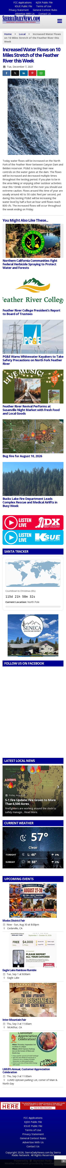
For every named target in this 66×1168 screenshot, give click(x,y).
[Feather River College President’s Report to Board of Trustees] (33, 291)
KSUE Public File (23, 6)
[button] (59, 21)
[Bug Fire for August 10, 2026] (33, 436)
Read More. (31, 812)
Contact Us (45, 13)
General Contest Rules (45, 10)
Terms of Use (43, 6)
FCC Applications (22, 2)
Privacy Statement (19, 10)
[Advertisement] (33, 635)
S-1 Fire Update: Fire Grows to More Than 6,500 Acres (30, 802)
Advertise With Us (25, 13)
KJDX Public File (44, 2)
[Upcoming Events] (33, 901)
